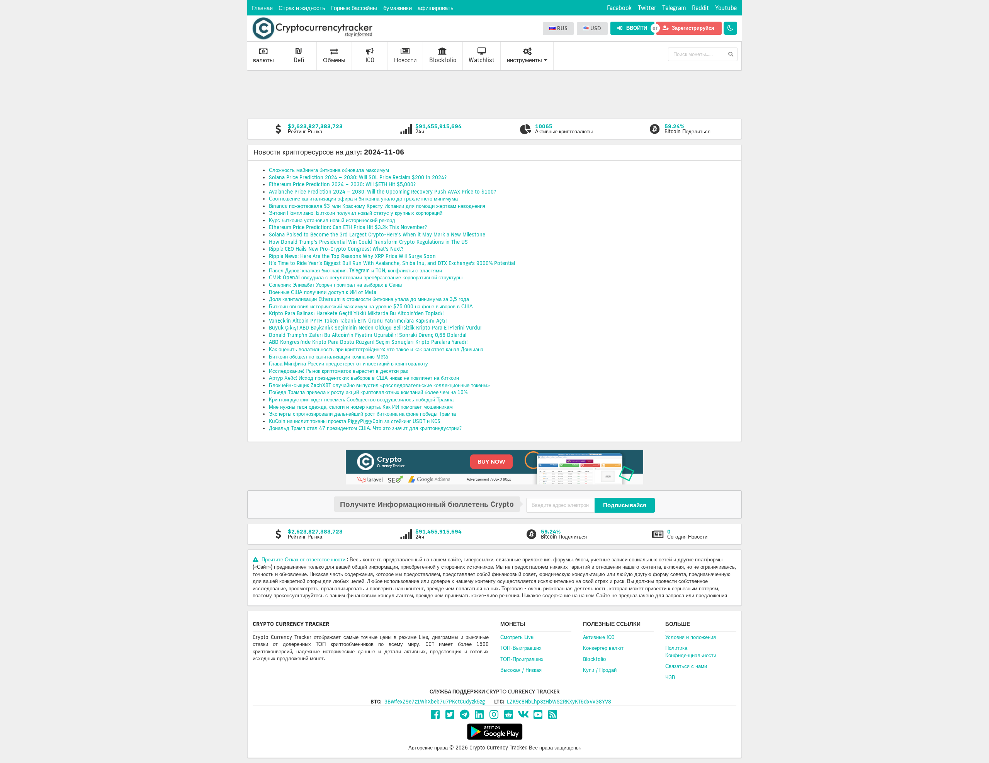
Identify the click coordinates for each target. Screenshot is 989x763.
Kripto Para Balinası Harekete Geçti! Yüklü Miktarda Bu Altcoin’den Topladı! (356, 313)
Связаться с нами (686, 666)
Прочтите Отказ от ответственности (303, 559)
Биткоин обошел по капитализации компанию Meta (328, 356)
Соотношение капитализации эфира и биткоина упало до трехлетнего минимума (363, 198)
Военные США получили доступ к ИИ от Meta (323, 292)
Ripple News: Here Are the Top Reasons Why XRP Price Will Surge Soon (352, 256)
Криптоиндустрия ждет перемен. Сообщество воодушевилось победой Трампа (361, 399)
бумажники (397, 8)
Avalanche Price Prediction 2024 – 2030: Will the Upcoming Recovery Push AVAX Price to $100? (382, 192)
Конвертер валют (603, 648)
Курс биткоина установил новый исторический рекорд (332, 220)
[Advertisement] (494, 93)
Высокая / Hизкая (521, 670)
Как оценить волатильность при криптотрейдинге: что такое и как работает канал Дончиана (376, 349)
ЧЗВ (670, 677)
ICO (369, 60)
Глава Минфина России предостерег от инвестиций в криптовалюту (348, 363)
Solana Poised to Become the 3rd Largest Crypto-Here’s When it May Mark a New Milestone (377, 234)
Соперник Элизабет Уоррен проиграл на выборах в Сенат (336, 285)
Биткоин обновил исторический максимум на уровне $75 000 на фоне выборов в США (371, 306)
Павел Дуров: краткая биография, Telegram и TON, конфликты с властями (355, 270)
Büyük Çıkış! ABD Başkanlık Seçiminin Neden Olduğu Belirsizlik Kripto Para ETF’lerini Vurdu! (375, 328)
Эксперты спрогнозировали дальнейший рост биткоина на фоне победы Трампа (362, 414)
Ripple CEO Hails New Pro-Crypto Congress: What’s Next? (336, 249)
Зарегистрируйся (692, 28)
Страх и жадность (302, 8)
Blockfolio (443, 60)
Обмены (334, 60)
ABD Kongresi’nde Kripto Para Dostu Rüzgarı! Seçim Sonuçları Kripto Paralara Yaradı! (368, 342)
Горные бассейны (354, 8)
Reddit (700, 8)
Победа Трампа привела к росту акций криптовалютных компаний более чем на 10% (368, 392)
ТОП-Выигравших (521, 648)
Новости (405, 60)
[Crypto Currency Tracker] (312, 28)
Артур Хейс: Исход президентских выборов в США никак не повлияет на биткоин (364, 378)
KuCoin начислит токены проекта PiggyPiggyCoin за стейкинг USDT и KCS (354, 421)
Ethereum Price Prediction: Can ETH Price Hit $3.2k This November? (348, 227)
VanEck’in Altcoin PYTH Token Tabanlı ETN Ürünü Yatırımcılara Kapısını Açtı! (358, 321)
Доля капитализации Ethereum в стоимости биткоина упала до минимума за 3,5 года (369, 299)
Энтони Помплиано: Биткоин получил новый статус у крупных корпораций (355, 213)
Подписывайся (624, 504)
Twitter (647, 8)
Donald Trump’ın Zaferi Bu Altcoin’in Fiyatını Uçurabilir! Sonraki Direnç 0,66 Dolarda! (367, 335)
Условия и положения (690, 637)
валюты (263, 60)
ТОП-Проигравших (522, 659)
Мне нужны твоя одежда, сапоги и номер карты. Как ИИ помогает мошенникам (361, 407)
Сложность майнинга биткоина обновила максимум (329, 170)
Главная (261, 8)
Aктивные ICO (599, 637)
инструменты (524, 60)
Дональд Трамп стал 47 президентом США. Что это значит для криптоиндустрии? (365, 428)
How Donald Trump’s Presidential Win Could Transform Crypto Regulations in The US (368, 242)
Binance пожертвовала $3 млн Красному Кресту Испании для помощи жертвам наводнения (377, 206)
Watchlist (481, 60)
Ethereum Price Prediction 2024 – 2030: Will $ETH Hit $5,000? (342, 184)
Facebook (619, 8)
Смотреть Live (517, 637)
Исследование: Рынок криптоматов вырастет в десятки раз (338, 371)
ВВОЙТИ (636, 28)
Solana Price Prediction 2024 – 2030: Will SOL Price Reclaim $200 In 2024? (358, 177)
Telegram (674, 8)
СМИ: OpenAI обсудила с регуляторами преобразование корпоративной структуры (366, 277)
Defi (299, 60)
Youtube (726, 8)
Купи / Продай (600, 670)
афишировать (435, 8)
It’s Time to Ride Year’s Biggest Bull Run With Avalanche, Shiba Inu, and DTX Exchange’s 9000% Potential (392, 263)
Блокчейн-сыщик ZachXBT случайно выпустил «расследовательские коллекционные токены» (379, 385)
